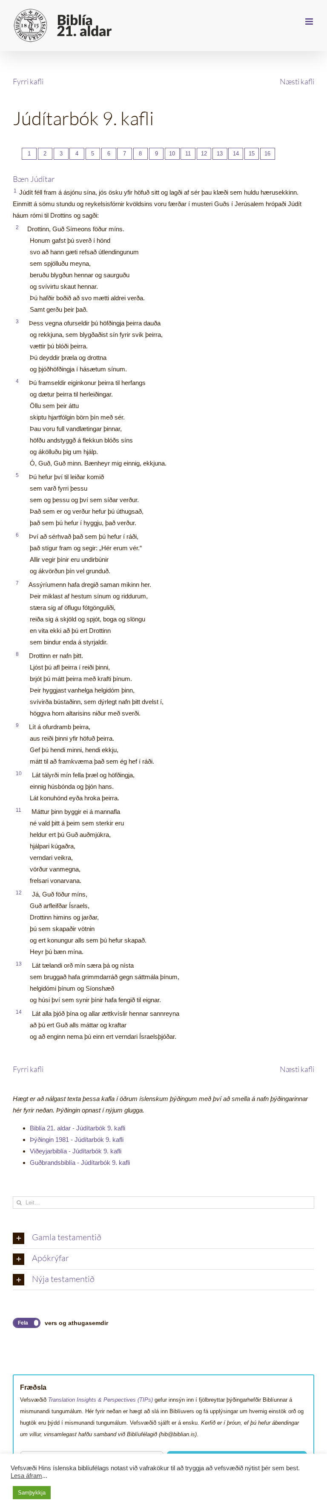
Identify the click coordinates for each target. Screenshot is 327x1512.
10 (172, 153)
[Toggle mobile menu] (309, 21)
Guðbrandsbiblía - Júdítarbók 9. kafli (80, 1162)
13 (220, 153)
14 (236, 153)
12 (204, 153)
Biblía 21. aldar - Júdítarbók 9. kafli (77, 1128)
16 (267, 153)
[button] (163, 1238)
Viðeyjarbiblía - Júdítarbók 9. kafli (75, 1151)
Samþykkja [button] (32, 1492)
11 (188, 153)
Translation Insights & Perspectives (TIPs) (100, 1400)
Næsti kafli (297, 81)
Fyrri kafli (28, 81)
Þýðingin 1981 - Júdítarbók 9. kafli (76, 1139)
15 (252, 153)
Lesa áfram (26, 1475)
